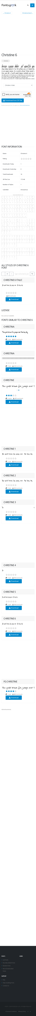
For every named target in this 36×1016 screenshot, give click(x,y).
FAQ (4, 980)
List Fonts (5, 960)
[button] (17, 390)
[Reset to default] (32, 274)
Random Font (6, 966)
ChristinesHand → (27, 13)
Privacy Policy (22, 1011)
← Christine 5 (7, 13)
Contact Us (6, 985)
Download (14, 299)
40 (7, 274)
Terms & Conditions (11, 1011)
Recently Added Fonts (9, 963)
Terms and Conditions (25, 105)
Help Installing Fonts (8, 983)
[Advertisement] (18, 34)
